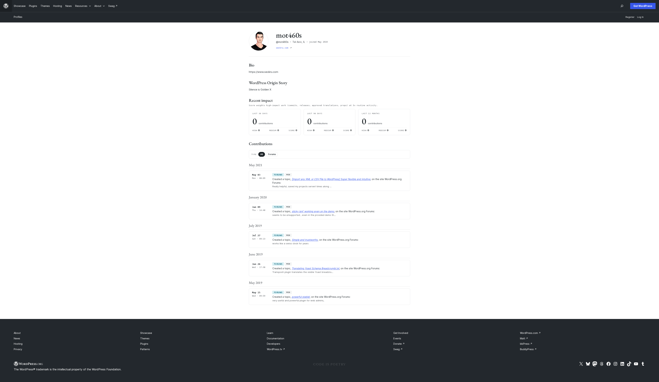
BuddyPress (528, 349)
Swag (398, 349)
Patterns (145, 349)
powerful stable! (301, 296)
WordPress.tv (276, 349)
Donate (399, 343)
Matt (524, 338)
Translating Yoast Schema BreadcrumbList (315, 268)
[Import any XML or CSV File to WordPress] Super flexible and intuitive (331, 179)
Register (630, 17)
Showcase (146, 332)
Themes (144, 338)
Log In (640, 17)
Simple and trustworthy (305, 239)
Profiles (18, 16)
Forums (272, 154)
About (17, 332)
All (261, 154)
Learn (270, 332)
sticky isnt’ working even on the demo (313, 211)
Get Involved (400, 332)
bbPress (526, 343)
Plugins (144, 343)
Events (397, 338)
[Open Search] (622, 6)
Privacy (18, 349)
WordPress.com (530, 332)
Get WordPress (642, 5)
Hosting (18, 343)
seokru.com (283, 48)
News (17, 338)
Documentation (275, 338)
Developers (273, 343)
